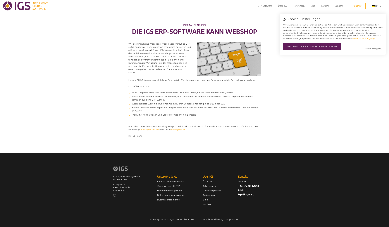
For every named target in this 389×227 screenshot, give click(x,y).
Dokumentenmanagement (171, 195)
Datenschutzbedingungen (364, 38)
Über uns (207, 181)
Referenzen (209, 195)
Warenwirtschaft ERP (168, 186)
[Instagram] (115, 195)
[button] (378, 6)
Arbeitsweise (209, 186)
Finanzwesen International (171, 181)
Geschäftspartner (212, 190)
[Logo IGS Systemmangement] (27, 5)
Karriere (207, 204)
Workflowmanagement (169, 190)
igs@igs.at (246, 194)
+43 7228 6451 (248, 186)
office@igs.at (178, 129)
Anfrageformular (150, 129)
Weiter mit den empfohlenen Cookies (311, 46)
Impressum (232, 219)
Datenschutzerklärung (211, 219)
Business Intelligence (168, 199)
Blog (205, 199)
